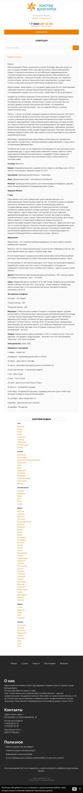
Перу (19, 641)
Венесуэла (21, 633)
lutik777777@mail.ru (41, 18)
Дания (19, 535)
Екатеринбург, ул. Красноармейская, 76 (20, 717)
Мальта (20, 556)
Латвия (20, 548)
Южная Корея (23, 445)
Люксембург (22, 553)
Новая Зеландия (23, 478)
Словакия (21, 574)
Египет (20, 607)
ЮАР (19, 615)
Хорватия (21, 587)
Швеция (20, 597)
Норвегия (21, 561)
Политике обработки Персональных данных (35, 790)
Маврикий (21, 470)
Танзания (21, 618)
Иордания (21, 493)
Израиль (20, 491)
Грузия (19, 532)
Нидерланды (22, 558)
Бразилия (21, 630)
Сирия (19, 504)
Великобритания (24, 522)
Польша (20, 563)
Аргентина (21, 625)
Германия (21, 527)
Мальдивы (21, 476)
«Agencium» (41, 778)
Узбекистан (21, 442)
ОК (74, 789)
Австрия (20, 511)
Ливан (19, 496)
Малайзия (21, 473)
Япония (20, 447)
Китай (19, 432)
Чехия (19, 592)
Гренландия (22, 457)
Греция (20, 530)
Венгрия (20, 524)
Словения (21, 576)
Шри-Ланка (21, 481)
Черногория (22, 590)
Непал (19, 434)
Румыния (20, 571)
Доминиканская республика (28, 460)
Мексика (20, 638)
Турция (20, 579)
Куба (19, 468)
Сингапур (21, 437)
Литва (19, 550)
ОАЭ (19, 499)
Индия (19, 429)
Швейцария (21, 595)
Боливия (20, 628)
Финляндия (21, 582)
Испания (20, 543)
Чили (19, 646)
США (19, 643)
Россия (20, 569)
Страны (18, 57)
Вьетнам (20, 427)
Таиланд (20, 440)
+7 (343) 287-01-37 (11, 723)
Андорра (21, 514)
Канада (20, 636)
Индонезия (21, 463)
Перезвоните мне (41, 32)
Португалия (22, 566)
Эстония (20, 600)
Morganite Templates (48, 780)
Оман (19, 501)
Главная (10, 57)
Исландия (21, 540)
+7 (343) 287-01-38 (11, 726)
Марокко (21, 610)
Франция (20, 584)
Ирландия (21, 537)
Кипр (19, 465)
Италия (20, 545)
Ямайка (20, 483)
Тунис (19, 613)
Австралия (21, 455)
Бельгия (20, 516)
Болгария (21, 519)
